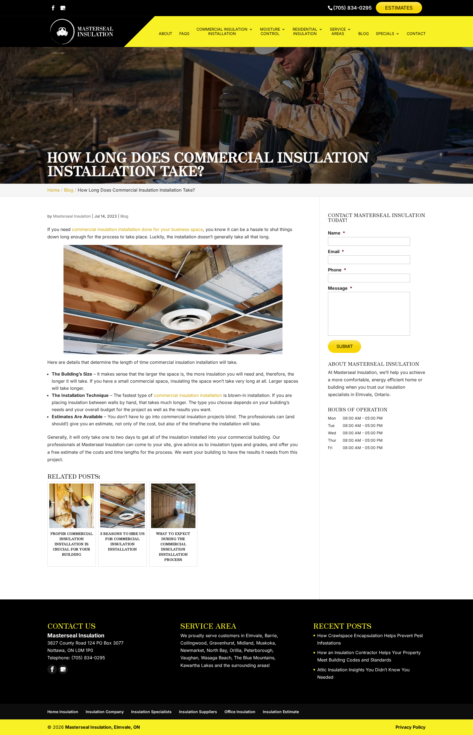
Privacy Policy (411, 727)
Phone (337, 270)
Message (340, 288)
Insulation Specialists (151, 711)
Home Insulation (62, 711)
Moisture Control (270, 31)
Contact (416, 33)
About (165, 33)
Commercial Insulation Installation (222, 31)
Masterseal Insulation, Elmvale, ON (102, 727)
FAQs (184, 33)
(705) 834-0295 (352, 7)
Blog (363, 33)
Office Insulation (239, 711)
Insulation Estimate (281, 711)
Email (336, 251)
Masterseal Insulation (72, 216)
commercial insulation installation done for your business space (137, 229)
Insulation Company (105, 711)
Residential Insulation (305, 31)
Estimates (399, 8)
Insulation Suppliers (198, 711)
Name (336, 233)
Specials (385, 33)
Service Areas (338, 31)
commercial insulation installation (187, 395)
